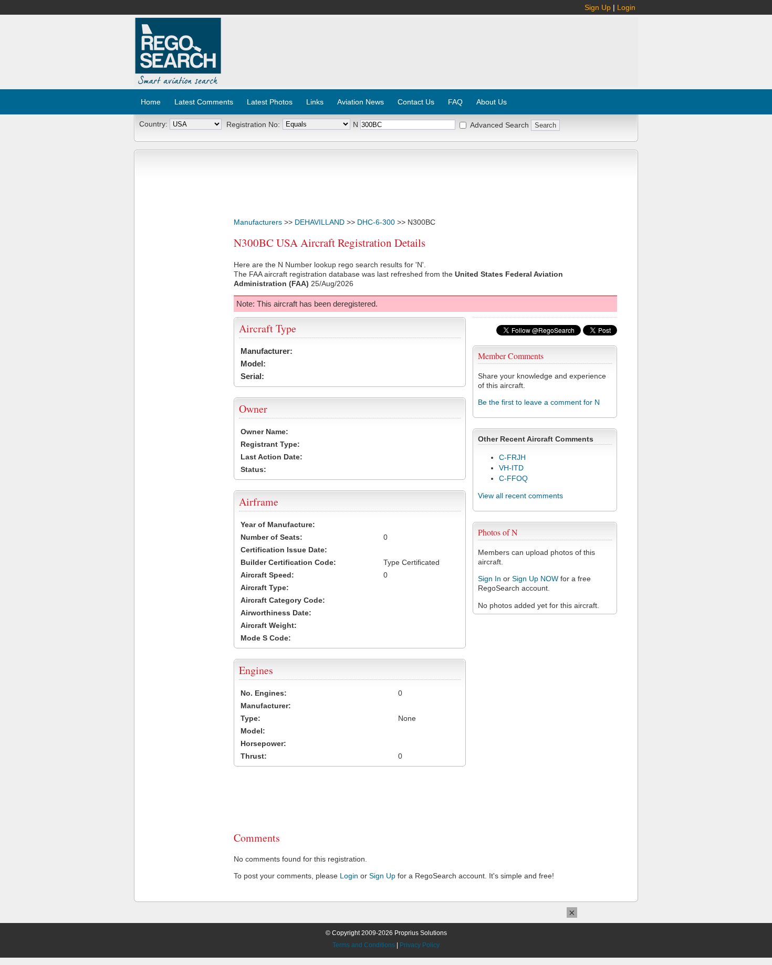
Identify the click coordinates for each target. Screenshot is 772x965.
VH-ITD (511, 468)
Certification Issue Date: (284, 550)
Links (315, 102)
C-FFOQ (513, 478)
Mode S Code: (266, 638)
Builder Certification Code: (288, 562)
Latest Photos (270, 102)
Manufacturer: (267, 351)
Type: (250, 718)
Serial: (252, 376)
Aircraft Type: (265, 587)
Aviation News (360, 102)
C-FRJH (512, 457)
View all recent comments (520, 495)
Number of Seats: (271, 537)
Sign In (489, 578)
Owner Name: (264, 431)
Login (626, 7)
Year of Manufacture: (278, 524)
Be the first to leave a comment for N (539, 402)
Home (151, 102)
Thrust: (254, 756)
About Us (491, 102)
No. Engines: (264, 693)
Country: (153, 124)
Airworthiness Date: (276, 613)
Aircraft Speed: (267, 575)
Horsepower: (263, 743)
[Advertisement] (430, 46)
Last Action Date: (271, 457)
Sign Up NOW (535, 578)
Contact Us (416, 102)
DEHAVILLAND (320, 222)
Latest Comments (203, 102)
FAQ (455, 102)
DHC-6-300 (376, 222)
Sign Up (598, 7)
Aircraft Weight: (269, 625)
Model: (253, 363)
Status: (253, 469)
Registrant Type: (270, 444)
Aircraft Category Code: (283, 600)
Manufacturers (258, 222)
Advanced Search (499, 125)
